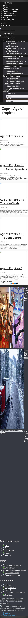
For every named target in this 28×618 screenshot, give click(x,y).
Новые (6, 66)
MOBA (5, 17)
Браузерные (8, 56)
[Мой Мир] (15, 283)
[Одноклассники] (13, 283)
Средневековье (9, 15)
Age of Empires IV (11, 136)
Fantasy (6, 7)
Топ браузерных (13, 76)
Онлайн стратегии (10, 9)
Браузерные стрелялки (16, 56)
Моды (8, 96)
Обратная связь (10, 615)
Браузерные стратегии (16, 61)
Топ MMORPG (12, 78)
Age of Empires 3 (11, 268)
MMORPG (10, 43)
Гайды (8, 98)
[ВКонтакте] (11, 283)
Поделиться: (6, 282)
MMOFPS (9, 39)
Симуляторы (8, 13)
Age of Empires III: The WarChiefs (12, 201)
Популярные (8, 3)
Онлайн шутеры (10, 11)
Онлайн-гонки (12, 53)
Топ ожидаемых (13, 86)
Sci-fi (5, 5)
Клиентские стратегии (15, 41)
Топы (5, 76)
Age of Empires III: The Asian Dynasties (13, 167)
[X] (17, 283)
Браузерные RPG (13, 58)
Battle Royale (8, 19)
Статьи (6, 91)
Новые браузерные (14, 66)
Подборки (10, 93)
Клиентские (9, 34)
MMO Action (11, 51)
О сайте (6, 613)
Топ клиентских (13, 81)
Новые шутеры (12, 71)
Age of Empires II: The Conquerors (11, 235)
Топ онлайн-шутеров (15, 88)
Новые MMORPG (13, 68)
